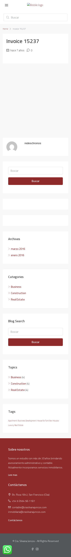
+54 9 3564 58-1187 (23, 501)
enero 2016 (17, 255)
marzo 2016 (18, 248)
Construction (18, 293)
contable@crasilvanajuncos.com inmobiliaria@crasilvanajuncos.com (27, 509)
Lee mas (12, 475)
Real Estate (18, 299)
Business (16, 286)
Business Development (27, 420)
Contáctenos (15, 520)
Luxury (11, 425)
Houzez (55, 420)
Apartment (12, 420)
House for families (44, 420)
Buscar (36, 181)
